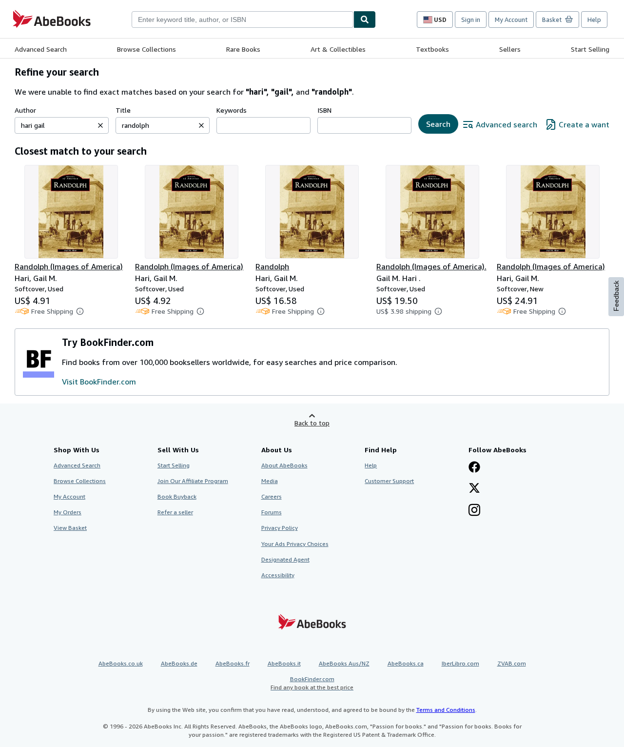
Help (594, 19)
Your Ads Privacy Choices (295, 543)
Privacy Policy (279, 527)
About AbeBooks (284, 465)
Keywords (231, 110)
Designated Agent (285, 559)
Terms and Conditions (445, 709)
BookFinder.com (312, 683)
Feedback (616, 296)
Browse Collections (146, 49)
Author (25, 110)
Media (269, 481)
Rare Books (243, 49)
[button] (100, 125)
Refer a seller (175, 512)
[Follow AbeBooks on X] (474, 489)
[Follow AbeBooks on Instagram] (474, 511)
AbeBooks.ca (406, 663)
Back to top (312, 423)
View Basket (70, 527)
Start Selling (590, 49)
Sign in (470, 19)
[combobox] (242, 19)
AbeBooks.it (284, 663)
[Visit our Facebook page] (474, 468)
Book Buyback (176, 496)
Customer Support (389, 481)
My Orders (67, 512)
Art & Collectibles (338, 49)
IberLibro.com (460, 663)
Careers (271, 496)
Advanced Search (41, 49)
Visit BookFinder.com (99, 381)
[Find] (364, 19)
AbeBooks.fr (232, 663)
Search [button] (438, 124)
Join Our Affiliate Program (192, 481)
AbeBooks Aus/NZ (344, 663)
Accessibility (277, 575)
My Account (511, 19)
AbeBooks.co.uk (120, 663)
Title (123, 110)
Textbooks (432, 49)
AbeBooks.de (179, 663)
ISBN (324, 110)
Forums (271, 512)
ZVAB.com (511, 663)
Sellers (510, 49)
